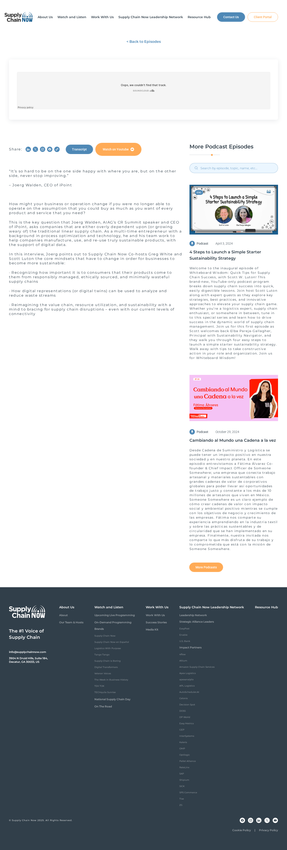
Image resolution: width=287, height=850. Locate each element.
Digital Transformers (106, 667)
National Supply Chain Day (112, 699)
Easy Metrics (186, 723)
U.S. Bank (184, 641)
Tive (181, 798)
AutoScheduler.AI (189, 692)
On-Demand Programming (112, 622)
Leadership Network (193, 615)
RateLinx (184, 767)
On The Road (103, 706)
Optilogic (184, 754)
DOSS (182, 710)
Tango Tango (101, 654)
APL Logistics (187, 685)
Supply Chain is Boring (107, 660)
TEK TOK (99, 686)
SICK (182, 786)
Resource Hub (266, 607)
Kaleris (183, 742)
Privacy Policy (268, 830)
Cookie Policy (241, 830)
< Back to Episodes (143, 41)
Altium (183, 660)
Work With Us (155, 615)
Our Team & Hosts (71, 622)
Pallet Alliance (187, 761)
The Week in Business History (111, 679)
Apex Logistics (187, 673)
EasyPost (184, 628)
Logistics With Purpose (107, 648)
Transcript (79, 149)
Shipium (184, 779)
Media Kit (152, 629)
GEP (181, 729)
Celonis (183, 698)
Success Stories (156, 622)
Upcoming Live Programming (114, 615)
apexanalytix (186, 679)
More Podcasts (206, 567)
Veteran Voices (102, 673)
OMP (182, 748)
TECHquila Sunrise (105, 692)
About (63, 615)
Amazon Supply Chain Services (197, 666)
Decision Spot (187, 704)
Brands (99, 628)
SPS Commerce (188, 792)
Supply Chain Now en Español (111, 642)
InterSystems (186, 736)
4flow (182, 654)
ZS (180, 805)
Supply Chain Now (104, 635)
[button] (45, 17)
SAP (181, 773)
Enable (183, 634)
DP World (184, 717)
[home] (18, 17)
